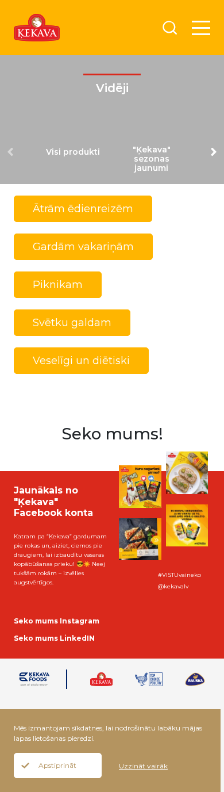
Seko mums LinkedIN (54, 638)
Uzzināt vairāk (143, 766)
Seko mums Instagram (56, 621)
